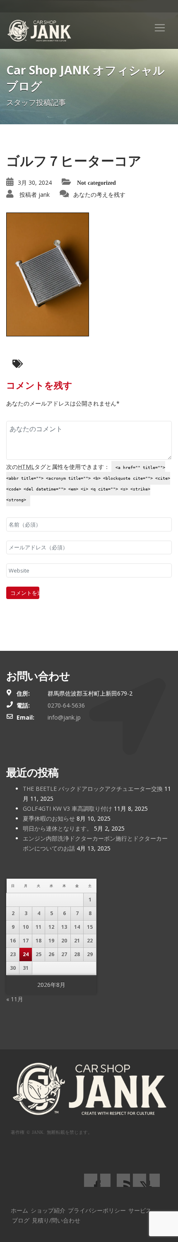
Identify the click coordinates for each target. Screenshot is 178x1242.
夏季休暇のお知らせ (49, 818)
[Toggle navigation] (159, 27)
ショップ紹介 (48, 1210)
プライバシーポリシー (97, 1210)
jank (44, 194)
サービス (140, 1210)
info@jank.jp (64, 717)
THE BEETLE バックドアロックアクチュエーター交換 (93, 789)
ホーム (19, 1210)
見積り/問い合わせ (56, 1220)
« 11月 (14, 999)
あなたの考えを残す (99, 194)
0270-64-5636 (66, 705)
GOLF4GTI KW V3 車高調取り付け (67, 808)
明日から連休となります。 (57, 828)
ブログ (20, 1220)
